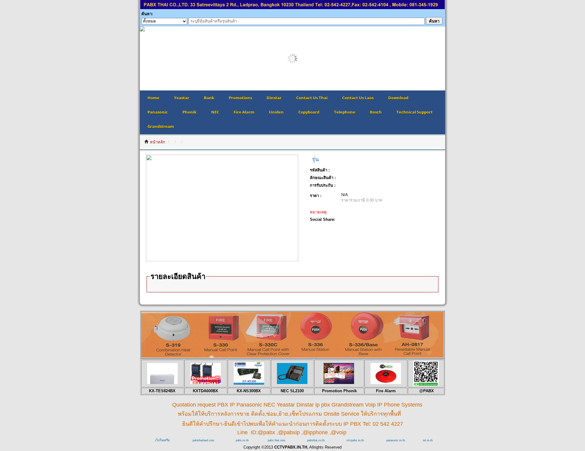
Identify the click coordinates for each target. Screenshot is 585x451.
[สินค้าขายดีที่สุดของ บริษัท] (162, 382)
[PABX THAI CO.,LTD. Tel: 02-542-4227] (292, 7)
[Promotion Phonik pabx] (339, 382)
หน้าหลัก (157, 142)
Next (454, 58)
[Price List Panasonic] (249, 383)
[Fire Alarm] (385, 382)
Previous (131, 58)
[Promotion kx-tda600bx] (205, 382)
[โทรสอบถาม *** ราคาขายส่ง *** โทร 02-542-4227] (292, 355)
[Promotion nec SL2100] (292, 382)
